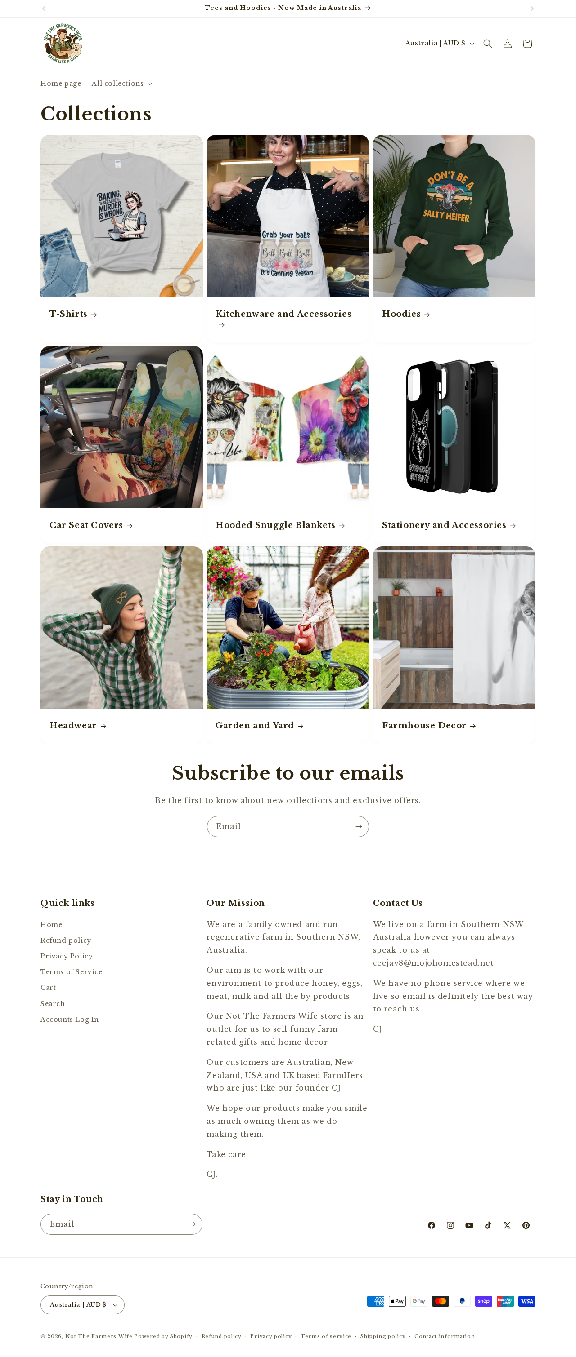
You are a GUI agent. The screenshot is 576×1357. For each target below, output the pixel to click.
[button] (121, 83)
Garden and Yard (255, 726)
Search (52, 1003)
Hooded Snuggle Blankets (276, 525)
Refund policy (65, 940)
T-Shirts (69, 314)
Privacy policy (271, 1336)
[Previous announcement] (44, 8)
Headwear (73, 726)
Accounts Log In (69, 1019)
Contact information (444, 1336)
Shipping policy (383, 1336)
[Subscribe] (359, 826)
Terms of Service (71, 972)
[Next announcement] (532, 8)
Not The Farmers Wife (99, 1336)
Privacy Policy (66, 956)
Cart (48, 988)
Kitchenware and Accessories (283, 314)
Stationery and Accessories (444, 525)
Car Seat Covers (86, 525)
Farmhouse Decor (424, 726)
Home (51, 924)
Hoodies (401, 314)
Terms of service (326, 1336)
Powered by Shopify (163, 1336)
